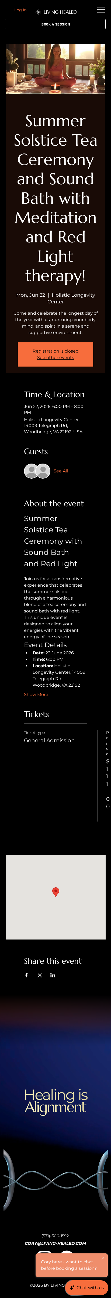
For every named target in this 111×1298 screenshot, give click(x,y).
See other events (55, 357)
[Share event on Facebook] (26, 975)
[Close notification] (103, 1258)
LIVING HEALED (60, 12)
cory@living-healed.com (55, 1243)
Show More (36, 694)
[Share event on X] (39, 975)
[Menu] (101, 9)
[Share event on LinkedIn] (53, 975)
